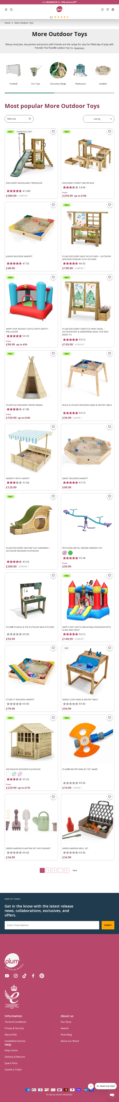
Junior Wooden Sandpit (19, 256)
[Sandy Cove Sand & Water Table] (87, 671)
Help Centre (11, 1050)
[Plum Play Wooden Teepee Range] (31, 377)
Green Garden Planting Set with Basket (28, 848)
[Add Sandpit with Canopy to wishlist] (53, 427)
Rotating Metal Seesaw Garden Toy (82, 548)
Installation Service (15, 1041)
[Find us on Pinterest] (41, 975)
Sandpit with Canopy (17, 478)
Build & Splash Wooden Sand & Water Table (87, 405)
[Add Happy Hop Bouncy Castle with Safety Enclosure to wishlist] (53, 277)
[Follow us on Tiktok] (24, 975)
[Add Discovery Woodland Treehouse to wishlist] (53, 131)
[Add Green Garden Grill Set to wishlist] (109, 797)
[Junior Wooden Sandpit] (31, 228)
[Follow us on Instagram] (15, 975)
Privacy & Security (14, 1028)
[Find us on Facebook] (33, 975)
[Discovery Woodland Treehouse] (31, 155)
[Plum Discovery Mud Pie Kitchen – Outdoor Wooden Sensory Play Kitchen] (87, 228)
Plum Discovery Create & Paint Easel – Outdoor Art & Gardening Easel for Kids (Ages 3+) (85, 331)
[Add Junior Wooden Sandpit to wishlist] (53, 205)
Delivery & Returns (15, 1056)
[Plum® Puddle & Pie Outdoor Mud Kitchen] (31, 599)
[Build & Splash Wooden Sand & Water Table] (87, 377)
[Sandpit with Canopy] (31, 450)
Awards (65, 1028)
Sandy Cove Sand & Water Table (80, 699)
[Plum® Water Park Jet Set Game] (87, 741)
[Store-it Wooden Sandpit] (31, 671)
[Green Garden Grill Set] (87, 820)
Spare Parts (11, 1063)
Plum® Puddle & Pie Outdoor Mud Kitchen (30, 627)
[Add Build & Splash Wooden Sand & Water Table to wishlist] (109, 353)
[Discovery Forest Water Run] (87, 155)
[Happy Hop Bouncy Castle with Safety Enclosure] (31, 301)
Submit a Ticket (13, 1069)
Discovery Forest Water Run (78, 183)
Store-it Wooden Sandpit (20, 699)
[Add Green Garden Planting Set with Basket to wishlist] (53, 797)
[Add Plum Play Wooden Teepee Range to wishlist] (53, 353)
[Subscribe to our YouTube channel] (7, 975)
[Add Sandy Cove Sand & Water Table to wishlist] (109, 648)
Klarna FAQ (11, 1034)
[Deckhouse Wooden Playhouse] (31, 741)
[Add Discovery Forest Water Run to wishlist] (109, 131)
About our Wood (70, 1041)
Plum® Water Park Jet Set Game (79, 769)
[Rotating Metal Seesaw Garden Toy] (87, 520)
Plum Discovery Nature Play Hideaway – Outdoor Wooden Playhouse (28, 549)
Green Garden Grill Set (75, 848)
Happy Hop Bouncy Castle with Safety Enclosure (27, 330)
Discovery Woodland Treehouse (24, 183)
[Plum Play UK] (59, 9)
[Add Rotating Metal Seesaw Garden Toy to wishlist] (109, 496)
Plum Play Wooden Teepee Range (24, 405)
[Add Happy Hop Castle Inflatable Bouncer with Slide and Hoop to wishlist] (109, 575)
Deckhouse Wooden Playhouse (23, 769)
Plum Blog (66, 1034)
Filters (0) (11, 118)
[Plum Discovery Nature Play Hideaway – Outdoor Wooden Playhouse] (31, 520)
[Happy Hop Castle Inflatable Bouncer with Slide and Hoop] (87, 599)
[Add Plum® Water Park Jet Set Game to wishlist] (109, 718)
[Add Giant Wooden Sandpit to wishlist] (109, 427)
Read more (79, 48)
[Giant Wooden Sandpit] (87, 450)
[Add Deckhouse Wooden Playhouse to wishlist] (53, 718)
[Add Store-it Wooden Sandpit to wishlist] (53, 648)
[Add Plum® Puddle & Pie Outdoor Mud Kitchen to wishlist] (53, 575)
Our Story (66, 1021)
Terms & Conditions (15, 1021)
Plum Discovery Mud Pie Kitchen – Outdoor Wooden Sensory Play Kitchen (86, 258)
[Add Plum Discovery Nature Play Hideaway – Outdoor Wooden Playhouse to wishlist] (53, 496)
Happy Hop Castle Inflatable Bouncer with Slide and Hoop (86, 628)
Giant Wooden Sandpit (75, 478)
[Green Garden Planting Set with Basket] (31, 820)
